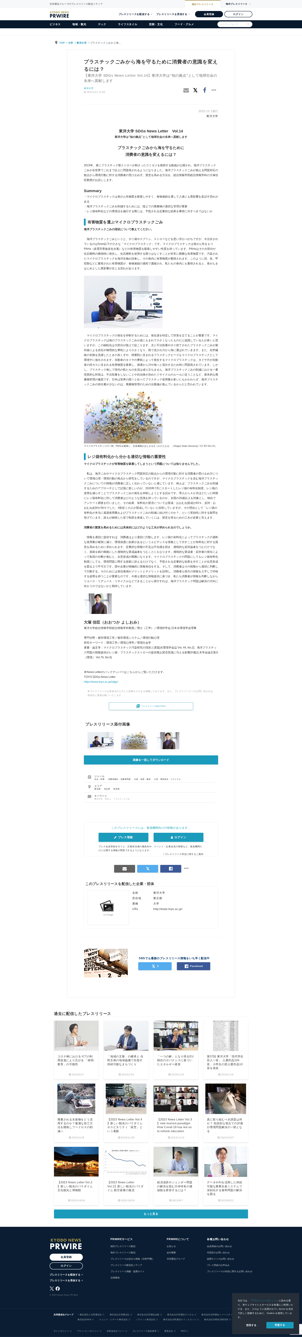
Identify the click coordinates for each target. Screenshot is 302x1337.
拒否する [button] (251, 1325)
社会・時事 (99, 779)
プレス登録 (125, 837)
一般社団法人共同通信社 (90, 1314)
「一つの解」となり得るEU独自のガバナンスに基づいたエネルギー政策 (175, 1060)
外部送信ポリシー (115, 1331)
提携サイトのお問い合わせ (220, 1259)
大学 (70, 42)
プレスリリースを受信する (171, 14)
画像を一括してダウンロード (151, 759)
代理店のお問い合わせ (218, 1252)
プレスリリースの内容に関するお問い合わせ (229, 1271)
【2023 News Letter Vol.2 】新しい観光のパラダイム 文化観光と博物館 (75, 1186)
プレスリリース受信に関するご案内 (184, 854)
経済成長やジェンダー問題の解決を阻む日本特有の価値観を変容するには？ (174, 1186)
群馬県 (116, 789)
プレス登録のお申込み (218, 1265)
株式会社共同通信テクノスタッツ (179, 1319)
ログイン (238, 14)
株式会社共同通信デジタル (180, 1314)
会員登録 (209, 14)
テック (102, 24)
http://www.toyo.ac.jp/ (167, 909)
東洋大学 (82, 42)
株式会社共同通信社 (120, 1314)
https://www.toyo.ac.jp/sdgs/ (101, 681)
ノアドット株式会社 (145, 1319)
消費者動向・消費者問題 (119, 779)
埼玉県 (107, 789)
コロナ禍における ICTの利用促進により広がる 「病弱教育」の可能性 (75, 1060)
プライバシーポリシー (264, 1300)
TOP (62, 42)
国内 (203, 4)
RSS (183, 1331)
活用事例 (115, 1277)
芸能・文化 (156, 24)
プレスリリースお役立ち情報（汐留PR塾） (132, 1259)
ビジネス (55, 24)
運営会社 (168, 1331)
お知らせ (171, 1246)
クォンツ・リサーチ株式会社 (113, 1319)
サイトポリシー (61, 1331)
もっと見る (151, 1213)
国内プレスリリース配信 (122, 1246)
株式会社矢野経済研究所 (216, 1319)
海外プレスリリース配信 (122, 1252)
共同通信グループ (176, 1259)
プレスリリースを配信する (134, 14)
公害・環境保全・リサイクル (167, 779)
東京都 (97, 789)
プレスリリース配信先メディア (126, 1265)
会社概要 (171, 1252)
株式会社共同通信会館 (148, 1314)
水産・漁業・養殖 (142, 779)
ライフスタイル (127, 24)
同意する (280, 1325)
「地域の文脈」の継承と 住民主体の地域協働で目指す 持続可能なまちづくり (125, 1060)
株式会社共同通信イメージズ (216, 1314)
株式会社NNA (84, 1319)
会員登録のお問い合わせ (219, 1246)
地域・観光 (79, 24)
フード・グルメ (184, 24)
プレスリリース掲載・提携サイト (127, 1271)
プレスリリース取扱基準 (144, 1331)
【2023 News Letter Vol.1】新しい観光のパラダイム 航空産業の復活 (125, 1186)
